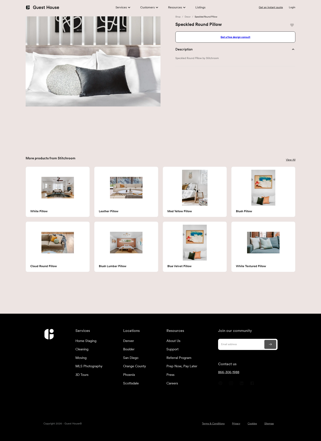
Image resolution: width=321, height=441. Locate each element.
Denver (128, 341)
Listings (200, 7)
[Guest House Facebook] (252, 384)
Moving (81, 358)
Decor (188, 16)
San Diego (130, 358)
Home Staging (85, 341)
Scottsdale (131, 383)
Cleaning (81, 349)
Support (172, 349)
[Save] (292, 25)
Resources (175, 7)
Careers (172, 383)
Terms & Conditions (213, 423)
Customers (147, 7)
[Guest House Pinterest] (220, 384)
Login (292, 7)
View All (290, 159)
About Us (173, 341)
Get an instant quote (271, 7)
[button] (235, 49)
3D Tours (81, 375)
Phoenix (129, 375)
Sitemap (269, 423)
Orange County (134, 366)
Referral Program (178, 358)
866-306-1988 (228, 372)
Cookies (252, 423)
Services (121, 7)
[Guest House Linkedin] (241, 384)
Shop (178, 16)
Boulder (128, 349)
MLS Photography (88, 366)
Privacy (236, 423)
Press (170, 375)
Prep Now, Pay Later (181, 366)
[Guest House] (42, 7)
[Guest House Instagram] (231, 384)
